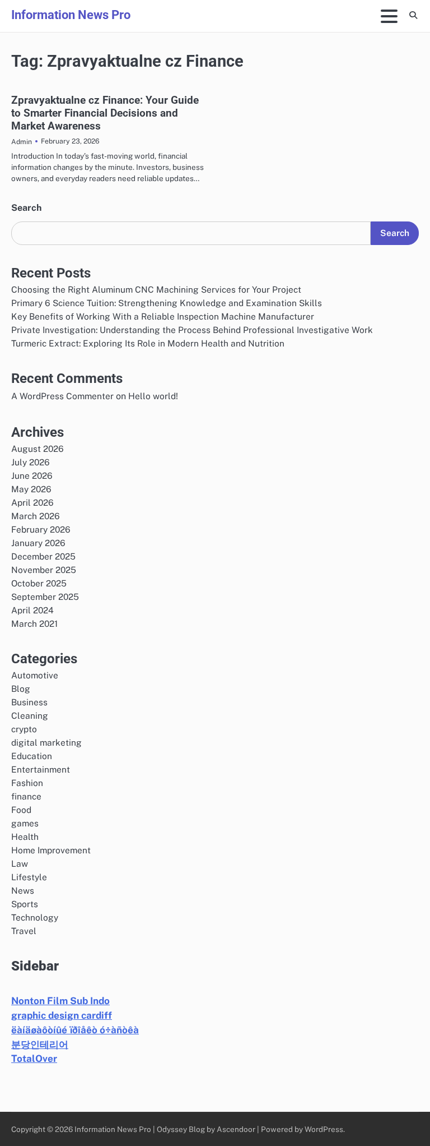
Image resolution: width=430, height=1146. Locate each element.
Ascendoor (236, 1129)
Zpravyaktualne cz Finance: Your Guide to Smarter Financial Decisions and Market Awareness (105, 113)
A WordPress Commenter (62, 396)
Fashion (27, 783)
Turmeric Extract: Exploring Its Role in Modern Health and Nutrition (147, 343)
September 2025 (45, 597)
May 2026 (31, 489)
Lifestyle (29, 877)
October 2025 (39, 583)
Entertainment (40, 769)
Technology (34, 917)
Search (26, 207)
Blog (20, 688)
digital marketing (46, 742)
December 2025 (43, 556)
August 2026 (37, 448)
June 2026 (32, 475)
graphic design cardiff (61, 1015)
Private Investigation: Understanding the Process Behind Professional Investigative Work (192, 330)
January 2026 (38, 543)
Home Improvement (51, 850)
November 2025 (43, 570)
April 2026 (32, 502)
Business (29, 702)
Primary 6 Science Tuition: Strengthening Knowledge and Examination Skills (166, 303)
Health (25, 836)
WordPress (324, 1129)
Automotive (34, 675)
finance (26, 796)
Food (21, 810)
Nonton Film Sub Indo (60, 1000)
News (22, 890)
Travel (23, 931)
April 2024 (32, 610)
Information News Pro (70, 14)
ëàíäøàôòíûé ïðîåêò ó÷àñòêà (75, 1030)
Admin (21, 141)
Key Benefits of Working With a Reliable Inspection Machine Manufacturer (162, 316)
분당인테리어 (39, 1044)
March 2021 (34, 623)
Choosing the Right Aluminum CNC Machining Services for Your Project (156, 289)
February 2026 (41, 529)
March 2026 (35, 516)
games (25, 823)
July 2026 (30, 462)
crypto (24, 729)
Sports (24, 904)
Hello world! (153, 396)
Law (19, 863)
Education (31, 756)
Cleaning (29, 715)
